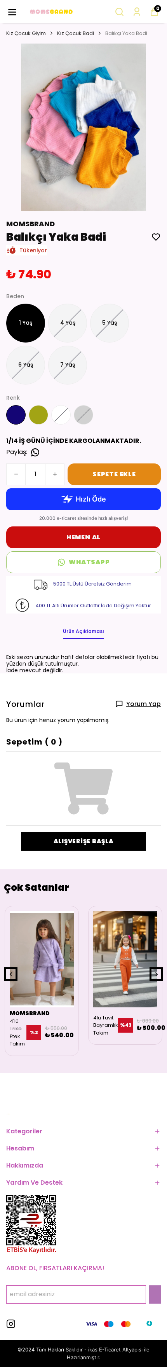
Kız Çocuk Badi (75, 33)
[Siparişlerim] (137, 12)
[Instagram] (11, 1324)
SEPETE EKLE (114, 474)
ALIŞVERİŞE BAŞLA (84, 841)
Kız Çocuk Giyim (26, 33)
